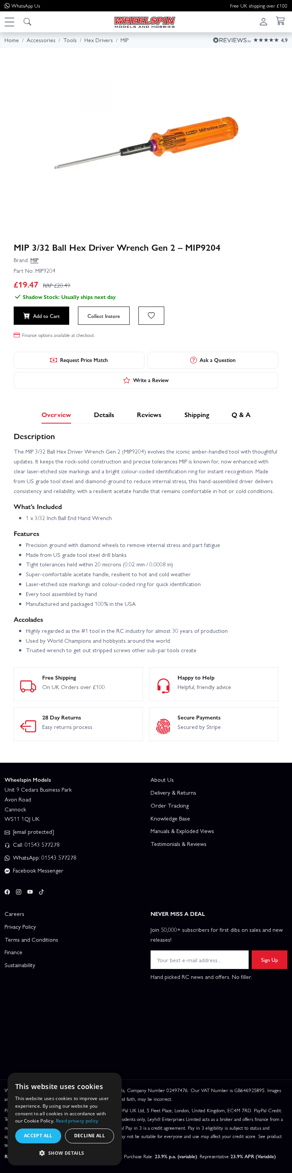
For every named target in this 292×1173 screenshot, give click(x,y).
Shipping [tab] (196, 414)
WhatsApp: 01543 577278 (43, 857)
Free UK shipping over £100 (258, 5)
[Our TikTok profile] (41, 891)
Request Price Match (84, 360)
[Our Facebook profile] (7, 891)
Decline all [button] (89, 1135)
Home (12, 40)
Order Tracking (170, 805)
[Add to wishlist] (151, 316)
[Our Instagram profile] (18, 891)
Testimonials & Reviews (178, 843)
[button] (9, 21)
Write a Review (151, 380)
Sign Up (269, 959)
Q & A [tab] (241, 414)
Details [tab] (104, 414)
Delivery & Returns (173, 792)
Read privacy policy (77, 1121)
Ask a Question (218, 360)
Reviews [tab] (149, 414)
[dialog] (65, 1119)
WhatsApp (25, 5)
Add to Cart (46, 315)
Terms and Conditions (31, 939)
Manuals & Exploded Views (182, 831)
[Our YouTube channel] (30, 891)
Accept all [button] (38, 1135)
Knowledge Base (170, 818)
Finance (13, 952)
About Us (162, 779)
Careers (14, 913)
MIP (34, 260)
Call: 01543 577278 (35, 844)
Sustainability (20, 965)
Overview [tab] (56, 414)
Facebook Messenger (37, 870)
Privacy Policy (20, 926)
